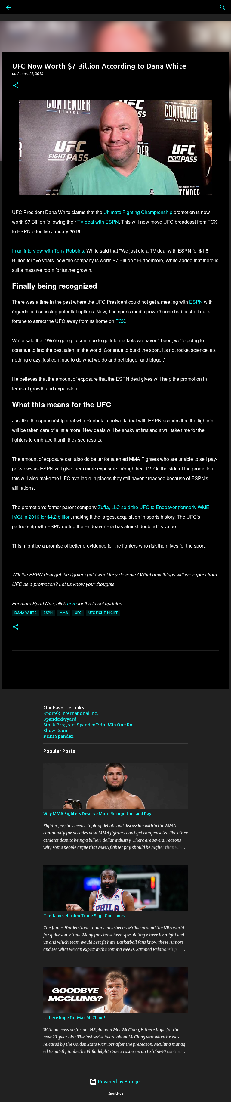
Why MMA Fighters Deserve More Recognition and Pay (97, 813)
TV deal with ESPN (98, 221)
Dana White (25, 613)
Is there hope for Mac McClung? (74, 1017)
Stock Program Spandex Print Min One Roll (89, 725)
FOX (120, 321)
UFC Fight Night (103, 613)
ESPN (196, 301)
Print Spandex (58, 736)
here (72, 603)
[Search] (25, 7)
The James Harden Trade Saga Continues (84, 915)
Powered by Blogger (119, 1081)
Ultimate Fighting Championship (137, 212)
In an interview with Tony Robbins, (48, 250)
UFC (78, 613)
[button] (15, 86)
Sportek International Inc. (70, 713)
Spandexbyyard (59, 719)
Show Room (56, 730)
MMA (64, 613)
